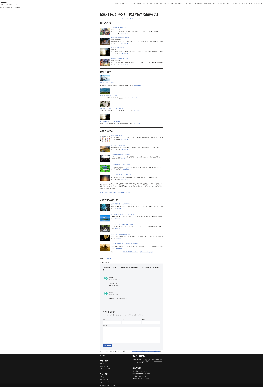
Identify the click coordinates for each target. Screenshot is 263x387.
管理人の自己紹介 (136, 18)
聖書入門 (109, 258)
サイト (143, 319)
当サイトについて (126, 18)
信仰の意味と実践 (147, 3)
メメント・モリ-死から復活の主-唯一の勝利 (122, 224)
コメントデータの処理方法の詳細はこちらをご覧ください (146, 351)
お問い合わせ (103, 363)
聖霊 (161, 3)
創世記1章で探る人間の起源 (118, 145)
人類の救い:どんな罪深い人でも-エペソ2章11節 (111, 108)
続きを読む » (125, 33)
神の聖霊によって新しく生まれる (119, 58)
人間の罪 (139, 3)
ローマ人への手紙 (197, 3)
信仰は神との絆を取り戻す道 (107, 82)
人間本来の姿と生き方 (116, 135)
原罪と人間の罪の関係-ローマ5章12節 (120, 234)
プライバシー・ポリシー (106, 368)
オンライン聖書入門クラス (245, 3)
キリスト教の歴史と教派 (219, 3)
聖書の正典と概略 (119, 3)
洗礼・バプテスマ (168, 3)
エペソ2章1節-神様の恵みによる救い (109, 95)
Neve (101, 385)
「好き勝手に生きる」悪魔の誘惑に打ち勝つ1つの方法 (124, 243)
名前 (104, 319)
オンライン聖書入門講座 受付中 (108, 192)
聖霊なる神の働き (179, 3)
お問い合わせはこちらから (124, 192)
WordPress (112, 385)
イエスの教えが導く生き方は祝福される (121, 174)
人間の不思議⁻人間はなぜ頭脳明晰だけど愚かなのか (124, 204)
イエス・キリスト (130, 3)
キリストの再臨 (207, 3)
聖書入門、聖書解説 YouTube (130, 252)
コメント (105, 325)
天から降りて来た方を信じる (118, 27)
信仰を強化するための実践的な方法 (120, 37)
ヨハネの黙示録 (258, 3)
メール (124, 319)
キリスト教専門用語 (232, 3)
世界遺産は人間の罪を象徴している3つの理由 (122, 214)
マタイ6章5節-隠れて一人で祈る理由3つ (110, 121)
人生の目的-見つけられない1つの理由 (120, 164)
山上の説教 (188, 3)
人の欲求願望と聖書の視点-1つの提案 (120, 154)
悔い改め (156, 3)
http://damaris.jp (113, 283)
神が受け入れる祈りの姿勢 (118, 47)
